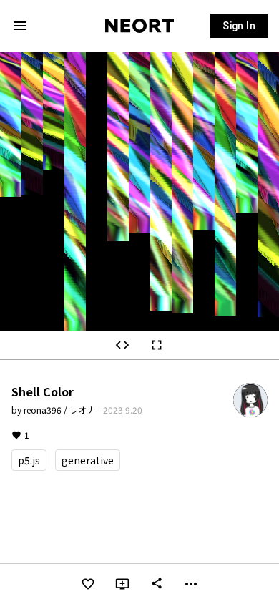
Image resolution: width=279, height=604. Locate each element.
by (53, 410)
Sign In (238, 25)
